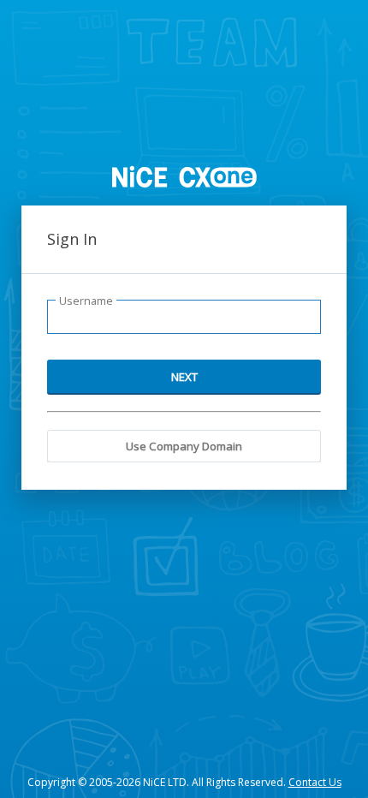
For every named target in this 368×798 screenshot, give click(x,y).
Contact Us (314, 782)
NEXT (184, 376)
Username (86, 301)
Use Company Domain (184, 446)
